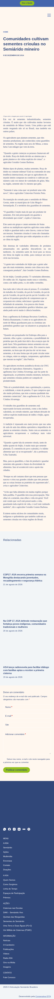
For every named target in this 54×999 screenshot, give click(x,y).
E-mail (8, 716)
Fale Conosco (9, 977)
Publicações (8, 949)
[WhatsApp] (4, 829)
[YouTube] (19, 829)
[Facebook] (9, 829)
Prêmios (6, 897)
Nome (8, 707)
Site (7, 725)
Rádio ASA (7, 958)
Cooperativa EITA (43, 996)
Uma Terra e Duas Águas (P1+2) (17, 926)
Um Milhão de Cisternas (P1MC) (17, 930)
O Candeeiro (8, 945)
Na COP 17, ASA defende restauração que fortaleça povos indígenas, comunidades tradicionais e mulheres (25, 624)
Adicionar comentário (15, 734)
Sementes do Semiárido (13, 921)
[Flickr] (24, 829)
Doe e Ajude (27, 3)
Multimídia (7, 856)
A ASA (5, 843)
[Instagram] (14, 829)
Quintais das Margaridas (14, 917)
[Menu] (49, 15)
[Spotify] (28, 829)
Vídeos (6, 954)
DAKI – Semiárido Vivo (13, 912)
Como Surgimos (10, 884)
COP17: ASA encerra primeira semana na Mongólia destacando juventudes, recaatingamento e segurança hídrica (24, 577)
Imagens (7, 967)
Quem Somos (9, 880)
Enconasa (7, 861)
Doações (7, 869)
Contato (6, 865)
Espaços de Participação (14, 893)
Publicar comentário (16, 770)
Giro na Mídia (9, 962)
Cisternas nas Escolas (13, 908)
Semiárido (7, 847)
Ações (6, 852)
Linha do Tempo (10, 889)
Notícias (6, 940)
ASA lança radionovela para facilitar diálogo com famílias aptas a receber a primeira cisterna (26, 670)
